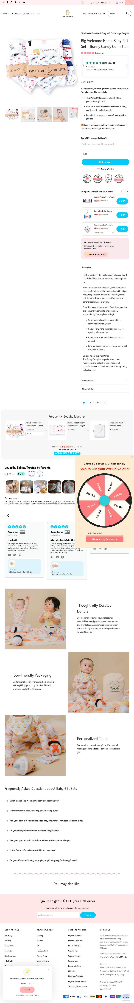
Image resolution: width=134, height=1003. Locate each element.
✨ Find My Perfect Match (96, 254)
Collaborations (10, 956)
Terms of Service (43, 961)
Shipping (40, 935)
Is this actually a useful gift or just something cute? (34, 810)
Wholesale (9, 961)
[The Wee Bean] (68, 13)
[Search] (127, 13)
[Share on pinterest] (20, 555)
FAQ (38, 945)
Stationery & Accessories (77, 986)
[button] (6, 13)
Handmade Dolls (74, 966)
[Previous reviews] (83, 66)
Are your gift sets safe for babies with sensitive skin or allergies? (41, 840)
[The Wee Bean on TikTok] (19, 3)
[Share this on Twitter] (84, 402)
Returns (40, 940)
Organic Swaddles (75, 935)
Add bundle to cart (67, 453)
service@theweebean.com (115, 953)
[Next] (76, 66)
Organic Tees (73, 961)
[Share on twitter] (14, 555)
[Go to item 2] (26, 486)
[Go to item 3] (40, 486)
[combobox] (104, 232)
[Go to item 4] (54, 486)
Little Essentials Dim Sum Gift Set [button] (20, 572)
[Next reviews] (127, 66)
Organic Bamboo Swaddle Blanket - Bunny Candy (103, 225)
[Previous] (7, 66)
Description (86, 267)
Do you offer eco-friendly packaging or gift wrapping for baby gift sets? (43, 860)
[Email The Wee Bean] (3, 3)
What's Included (88, 380)
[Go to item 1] (12, 486)
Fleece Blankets (74, 945)
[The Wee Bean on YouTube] (24, 3)
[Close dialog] (132, 457)
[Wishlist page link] (82, 2)
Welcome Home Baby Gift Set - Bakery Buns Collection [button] (62, 574)
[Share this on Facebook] (91, 402)
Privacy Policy (42, 956)
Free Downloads (42, 951)
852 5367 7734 (121, 957)
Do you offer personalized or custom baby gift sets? (34, 830)
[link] (15, 430)
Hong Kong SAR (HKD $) (97, 3)
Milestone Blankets (75, 976)
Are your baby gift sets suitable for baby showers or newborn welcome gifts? (46, 820)
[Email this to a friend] (105, 402)
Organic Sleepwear (75, 940)
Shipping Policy (88, 389)
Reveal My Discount (104, 539)
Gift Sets (71, 971)
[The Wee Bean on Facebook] (7, 3)
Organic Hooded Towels (77, 981)
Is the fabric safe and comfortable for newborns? (33, 850)
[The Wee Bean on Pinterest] (15, 3)
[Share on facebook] (9, 555)
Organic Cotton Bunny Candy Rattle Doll (104, 197)
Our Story (8, 935)
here (94, 370)
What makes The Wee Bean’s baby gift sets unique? (34, 800)
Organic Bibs (73, 951)
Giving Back (9, 945)
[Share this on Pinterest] (98, 402)
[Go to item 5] (68, 486)
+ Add (122, 201)
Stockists (8, 951)
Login (121, 2)
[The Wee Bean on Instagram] (11, 3)
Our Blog (8, 940)
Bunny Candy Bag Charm (103, 211)
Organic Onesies (74, 956)
